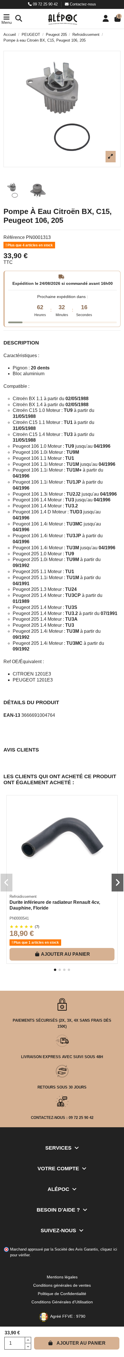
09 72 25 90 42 (45, 4)
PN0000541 (19, 918)
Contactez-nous (82, 4)
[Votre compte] (106, 18)
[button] (6, 19)
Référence (14, 237)
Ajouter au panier (81, 1343)
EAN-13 (11, 715)
